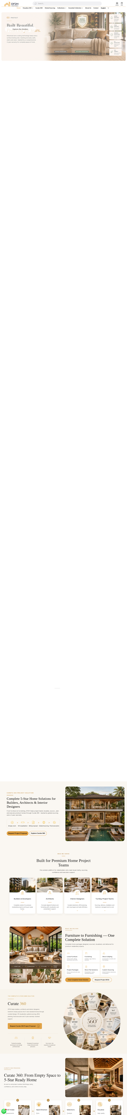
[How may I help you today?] (3, 1111)
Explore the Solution (20, 47)
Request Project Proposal (17, 833)
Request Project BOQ (102, 980)
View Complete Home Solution (78, 980)
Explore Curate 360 (38, 833)
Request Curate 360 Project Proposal (23, 1026)
